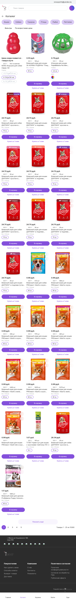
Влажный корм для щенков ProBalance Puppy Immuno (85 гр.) (12, 497)
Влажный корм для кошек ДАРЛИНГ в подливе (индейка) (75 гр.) (36, 124)
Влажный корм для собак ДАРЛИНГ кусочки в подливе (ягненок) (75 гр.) (61, 124)
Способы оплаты (10, 570)
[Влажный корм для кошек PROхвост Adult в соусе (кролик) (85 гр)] (62, 263)
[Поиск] (11, 8)
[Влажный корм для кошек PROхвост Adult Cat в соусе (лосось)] (13, 422)
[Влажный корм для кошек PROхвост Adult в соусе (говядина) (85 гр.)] (13, 316)
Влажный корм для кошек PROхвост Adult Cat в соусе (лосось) (13, 444)
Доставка (8, 576)
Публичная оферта (58, 578)
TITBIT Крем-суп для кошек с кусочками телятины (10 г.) (37, 444)
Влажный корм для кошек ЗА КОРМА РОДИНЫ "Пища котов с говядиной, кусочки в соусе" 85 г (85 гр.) (37, 64)
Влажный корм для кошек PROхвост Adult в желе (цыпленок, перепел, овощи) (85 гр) (62, 390)
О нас (29, 568)
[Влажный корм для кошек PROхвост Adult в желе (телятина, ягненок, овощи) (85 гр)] (13, 369)
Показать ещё (38, 522)
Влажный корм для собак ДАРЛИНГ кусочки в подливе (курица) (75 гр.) (61, 444)
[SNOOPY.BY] (4, 8)
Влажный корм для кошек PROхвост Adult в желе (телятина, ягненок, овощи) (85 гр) (13, 390)
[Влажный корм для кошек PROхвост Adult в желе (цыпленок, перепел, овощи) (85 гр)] (62, 369)
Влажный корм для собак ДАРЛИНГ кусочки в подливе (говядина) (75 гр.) (13, 231)
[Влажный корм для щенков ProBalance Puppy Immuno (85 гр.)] (13, 476)
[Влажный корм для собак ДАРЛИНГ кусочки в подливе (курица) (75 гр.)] (62, 422)
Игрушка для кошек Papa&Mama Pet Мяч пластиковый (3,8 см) (59, 64)
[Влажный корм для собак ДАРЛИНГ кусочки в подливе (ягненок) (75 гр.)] (62, 103)
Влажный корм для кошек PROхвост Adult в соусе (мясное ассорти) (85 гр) (61, 337)
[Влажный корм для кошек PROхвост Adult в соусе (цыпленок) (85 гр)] (38, 316)
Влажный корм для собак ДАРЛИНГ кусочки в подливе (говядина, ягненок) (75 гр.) (13, 124)
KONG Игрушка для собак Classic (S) (12, 67)
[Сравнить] (22, 35)
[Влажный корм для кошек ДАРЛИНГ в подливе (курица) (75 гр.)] (38, 209)
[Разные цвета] (52, 77)
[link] (3, 16)
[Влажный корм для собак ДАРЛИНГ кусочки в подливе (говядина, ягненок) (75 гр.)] (13, 103)
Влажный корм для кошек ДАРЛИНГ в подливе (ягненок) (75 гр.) (61, 177)
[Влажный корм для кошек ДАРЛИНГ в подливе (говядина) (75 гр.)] (62, 209)
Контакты (31, 570)
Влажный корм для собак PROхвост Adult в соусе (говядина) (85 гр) (36, 284)
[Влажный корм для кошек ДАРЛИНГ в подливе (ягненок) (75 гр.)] (62, 156)
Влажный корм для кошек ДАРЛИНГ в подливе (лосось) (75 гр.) (36, 177)
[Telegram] (5, 587)
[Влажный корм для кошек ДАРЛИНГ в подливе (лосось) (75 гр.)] (38, 156)
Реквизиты (31, 574)
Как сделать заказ (11, 568)
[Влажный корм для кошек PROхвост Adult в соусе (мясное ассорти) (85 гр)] (62, 316)
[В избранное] (47, 35)
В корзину (38, 84)
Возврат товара (10, 574)
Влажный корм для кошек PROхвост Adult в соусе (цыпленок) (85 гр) (36, 337)
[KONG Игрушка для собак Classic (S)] (13, 43)
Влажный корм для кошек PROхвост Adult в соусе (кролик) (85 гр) (61, 284)
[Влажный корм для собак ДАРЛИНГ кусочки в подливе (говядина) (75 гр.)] (13, 209)
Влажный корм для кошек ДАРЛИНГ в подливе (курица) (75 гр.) (36, 231)
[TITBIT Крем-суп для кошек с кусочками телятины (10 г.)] (38, 422)
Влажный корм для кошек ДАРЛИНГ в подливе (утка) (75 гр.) (13, 284)
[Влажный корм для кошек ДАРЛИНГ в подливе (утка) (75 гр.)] (13, 263)
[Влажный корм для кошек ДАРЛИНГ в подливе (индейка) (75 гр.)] (38, 103)
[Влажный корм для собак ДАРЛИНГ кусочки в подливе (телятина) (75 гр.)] (13, 156)
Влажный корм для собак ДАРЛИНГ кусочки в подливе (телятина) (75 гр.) (12, 177)
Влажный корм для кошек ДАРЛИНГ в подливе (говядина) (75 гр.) (61, 231)
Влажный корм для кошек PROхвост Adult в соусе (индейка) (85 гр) (36, 390)
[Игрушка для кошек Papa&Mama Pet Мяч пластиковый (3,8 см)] (62, 43)
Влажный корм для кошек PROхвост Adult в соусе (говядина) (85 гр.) (12, 337)
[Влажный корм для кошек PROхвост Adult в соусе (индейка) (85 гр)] (38, 369)
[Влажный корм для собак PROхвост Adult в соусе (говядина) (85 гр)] (38, 263)
